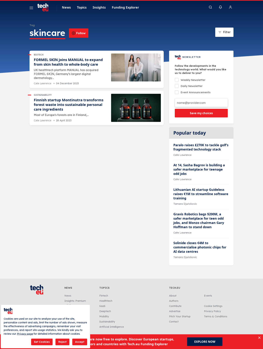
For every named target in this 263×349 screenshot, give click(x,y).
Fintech (103, 295)
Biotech (38, 54)
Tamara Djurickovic (185, 203)
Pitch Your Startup (180, 316)
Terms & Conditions (215, 316)
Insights (99, 7)
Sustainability (43, 94)
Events (208, 295)
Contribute (175, 306)
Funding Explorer (125, 7)
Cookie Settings (213, 306)
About (172, 295)
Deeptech (105, 311)
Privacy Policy (212, 311)
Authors (173, 300)
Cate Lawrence (42, 83)
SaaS (102, 306)
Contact (174, 321)
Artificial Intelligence (111, 326)
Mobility (104, 316)
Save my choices (201, 113)
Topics (82, 7)
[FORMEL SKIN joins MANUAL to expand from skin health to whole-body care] (136, 68)
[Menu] (31, 8)
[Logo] (44, 7)
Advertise (174, 311)
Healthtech (105, 300)
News (66, 7)
